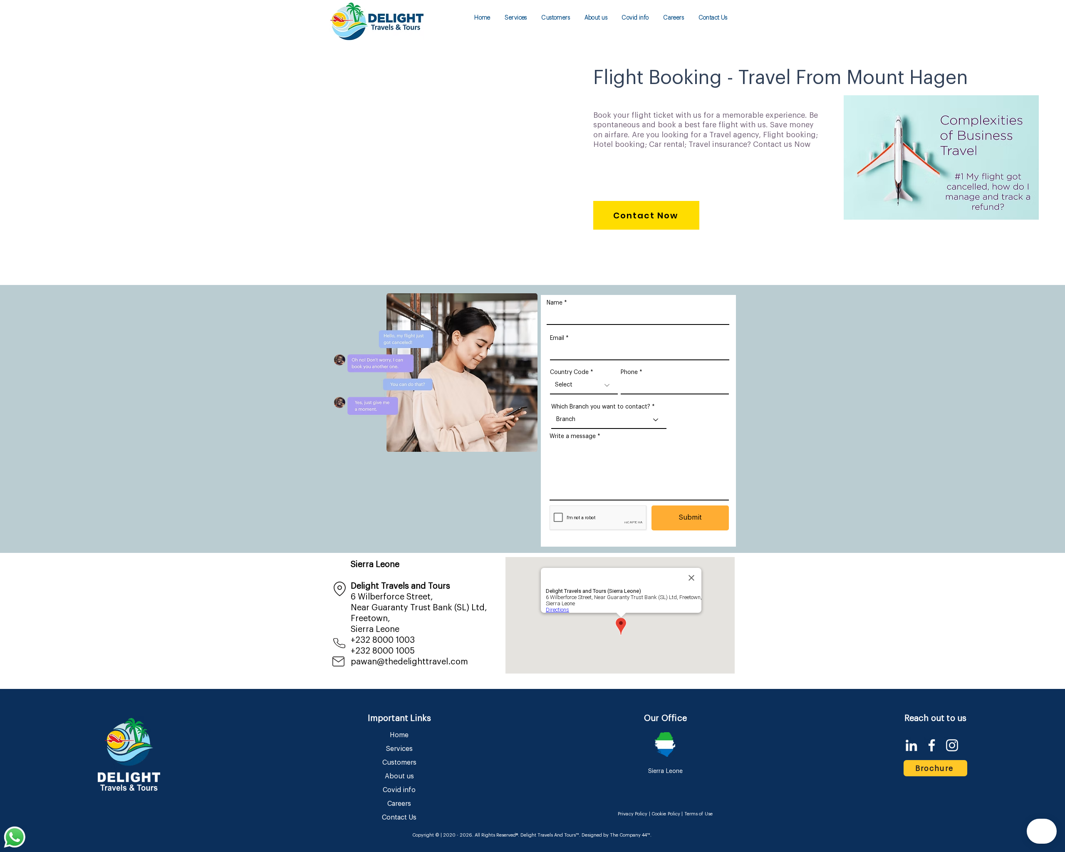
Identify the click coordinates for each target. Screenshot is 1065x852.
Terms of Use (698, 814)
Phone (629, 372)
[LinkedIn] (911, 745)
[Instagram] (952, 745)
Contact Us (399, 817)
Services (399, 749)
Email (557, 338)
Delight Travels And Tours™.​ (550, 835)
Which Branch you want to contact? (600, 407)
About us (399, 776)
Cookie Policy (665, 814)
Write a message (573, 436)
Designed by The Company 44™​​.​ (615, 835)
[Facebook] (932, 745)
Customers (399, 762)
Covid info (399, 790)
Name (554, 303)
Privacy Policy (633, 814)
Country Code (569, 372)
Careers (399, 803)
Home (399, 735)
